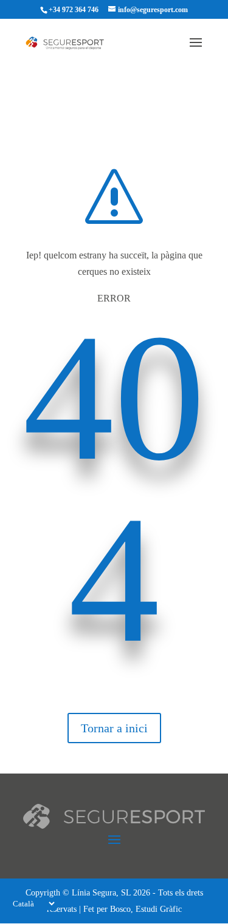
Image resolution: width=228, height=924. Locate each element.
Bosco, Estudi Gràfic (146, 909)
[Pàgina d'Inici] (71, 42)
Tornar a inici (114, 728)
